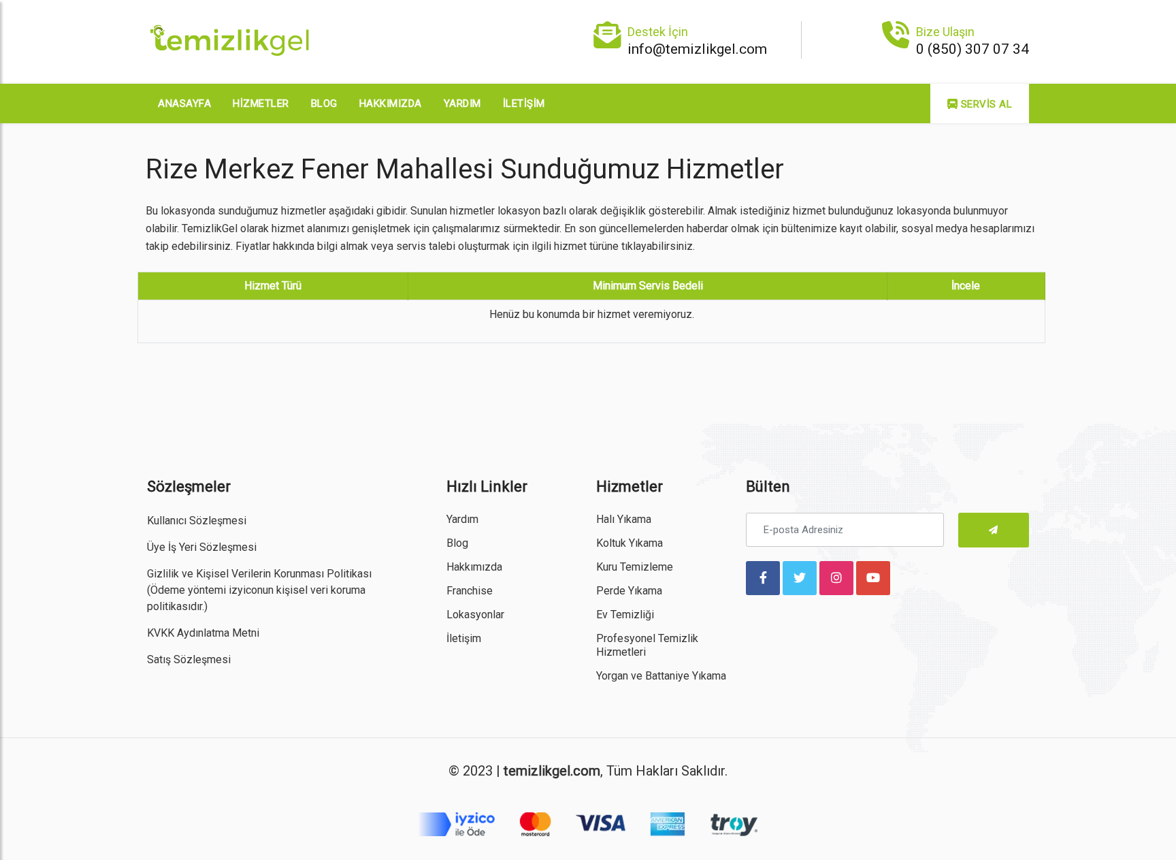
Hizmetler (261, 103)
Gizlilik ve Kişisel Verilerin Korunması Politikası (259, 573)
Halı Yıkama (623, 519)
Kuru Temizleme (634, 566)
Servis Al (985, 104)
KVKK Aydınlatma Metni (203, 632)
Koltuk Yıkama (629, 543)
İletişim (524, 103)
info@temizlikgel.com (697, 49)
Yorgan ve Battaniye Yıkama (661, 675)
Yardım (462, 103)
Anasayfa (184, 103)
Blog (324, 103)
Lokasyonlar (475, 614)
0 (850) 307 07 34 (972, 49)
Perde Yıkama (629, 590)
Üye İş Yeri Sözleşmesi (202, 547)
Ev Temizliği (625, 614)
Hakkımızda (390, 103)
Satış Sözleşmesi (189, 659)
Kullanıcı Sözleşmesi (196, 520)
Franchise (469, 590)
